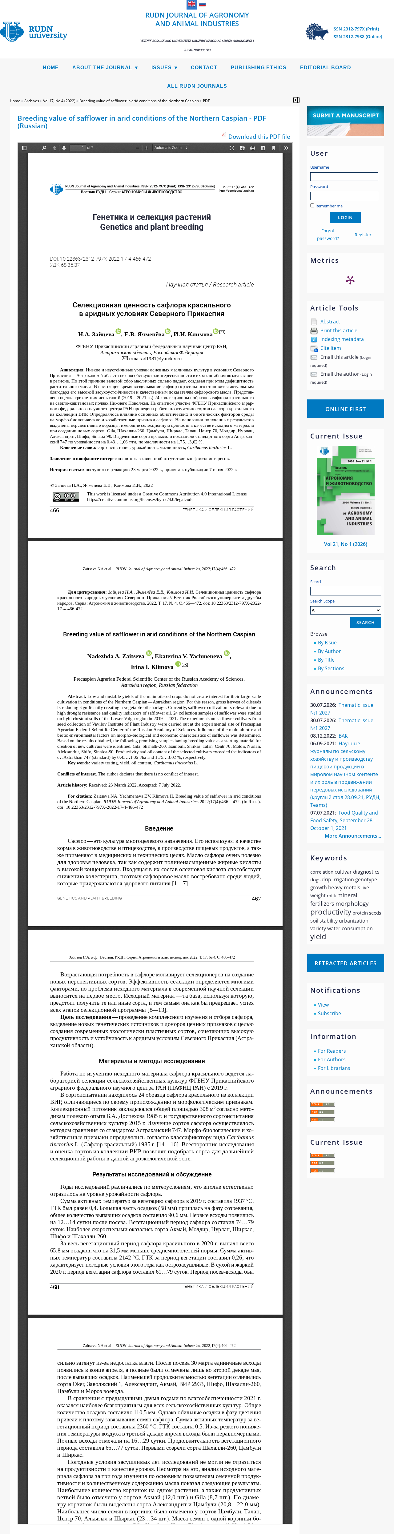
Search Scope (322, 601)
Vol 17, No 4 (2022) (59, 100)
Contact (204, 67)
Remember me (329, 206)
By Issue (327, 642)
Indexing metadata (342, 339)
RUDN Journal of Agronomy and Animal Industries (197, 31)
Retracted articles (346, 963)
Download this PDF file (259, 136)
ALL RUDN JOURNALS (197, 86)
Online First (345, 409)
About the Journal (102, 67)
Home (51, 67)
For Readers (332, 1050)
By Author (329, 651)
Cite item (330, 348)
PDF (206, 100)
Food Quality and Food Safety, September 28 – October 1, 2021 (344, 820)
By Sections (331, 668)
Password (319, 186)
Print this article (338, 330)
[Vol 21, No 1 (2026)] (346, 533)
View (323, 1004)
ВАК (343, 735)
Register (363, 235)
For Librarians (334, 1068)
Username (319, 167)
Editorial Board (325, 67)
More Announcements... (353, 835)
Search (316, 581)
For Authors (332, 1059)
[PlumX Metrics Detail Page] (350, 280)
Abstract (330, 321)
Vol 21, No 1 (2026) (345, 544)
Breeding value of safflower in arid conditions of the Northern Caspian (139, 100)
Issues (161, 67)
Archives (31, 100)
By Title (326, 659)
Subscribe (329, 1013)
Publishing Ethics (259, 67)
